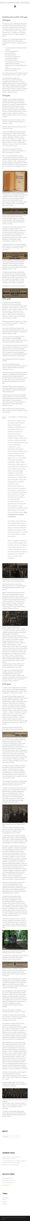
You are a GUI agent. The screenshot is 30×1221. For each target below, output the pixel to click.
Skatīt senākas (6, 1185)
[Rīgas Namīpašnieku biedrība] (15, 2)
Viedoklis (4, 1204)
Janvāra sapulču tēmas (8, 1182)
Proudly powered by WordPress (8, 1217)
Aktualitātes (5, 1198)
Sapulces (4, 1201)
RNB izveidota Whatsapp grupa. (10, 1164)
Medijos (4, 1199)
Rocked (22, 1217)
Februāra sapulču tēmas (8, 1180)
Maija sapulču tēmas (7, 1178)
